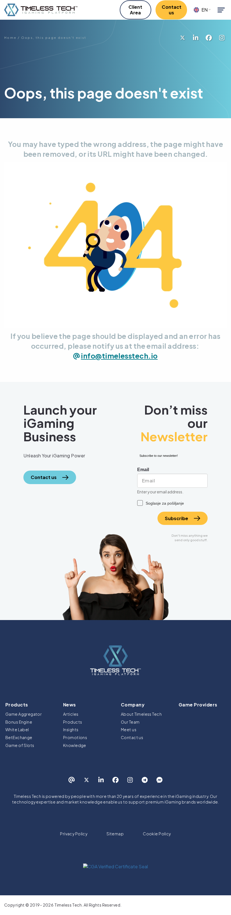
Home (10, 37)
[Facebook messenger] (159, 780)
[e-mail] (71, 780)
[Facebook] (208, 37)
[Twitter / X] (182, 37)
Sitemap (115, 833)
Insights (70, 729)
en (204, 10)
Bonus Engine (18, 721)
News (69, 705)
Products (16, 705)
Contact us (132, 737)
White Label (17, 729)
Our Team (130, 721)
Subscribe (176, 518)
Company (133, 705)
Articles (70, 714)
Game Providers (198, 705)
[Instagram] (222, 37)
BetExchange (18, 737)
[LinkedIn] (196, 37)
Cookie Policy (157, 833)
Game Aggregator (23, 714)
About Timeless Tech (141, 714)
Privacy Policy (73, 833)
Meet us (128, 729)
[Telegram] (144, 780)
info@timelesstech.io (119, 355)
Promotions (75, 737)
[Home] (40, 10)
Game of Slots (19, 745)
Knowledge (74, 745)
